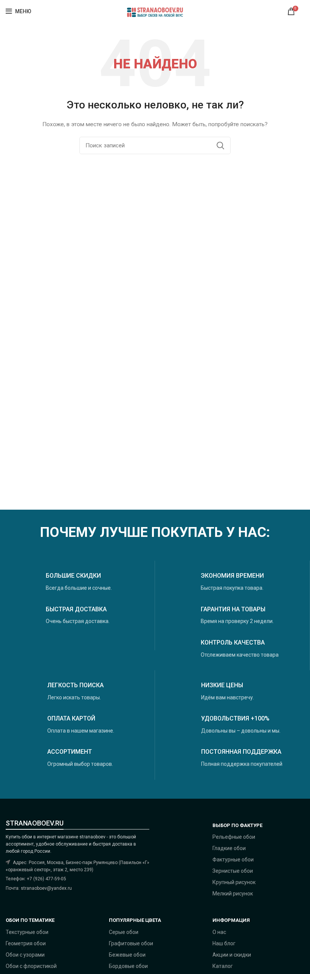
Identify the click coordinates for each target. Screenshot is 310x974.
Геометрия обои (26, 943)
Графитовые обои (131, 943)
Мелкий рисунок (232, 894)
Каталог (222, 966)
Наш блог (224, 943)
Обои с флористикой (31, 966)
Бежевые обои (127, 955)
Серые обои (123, 932)
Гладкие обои (229, 848)
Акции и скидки (231, 955)
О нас (219, 932)
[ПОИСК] (220, 145)
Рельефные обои (233, 837)
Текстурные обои (27, 932)
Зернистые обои (232, 871)
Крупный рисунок (234, 882)
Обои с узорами (25, 955)
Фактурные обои (233, 860)
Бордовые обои (128, 966)
